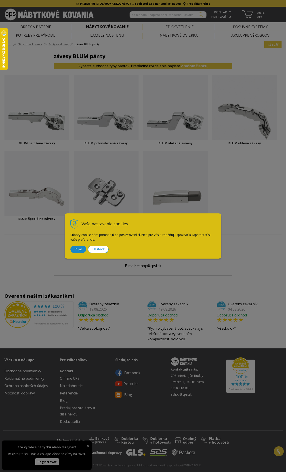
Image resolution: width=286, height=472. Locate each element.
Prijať (78, 249)
